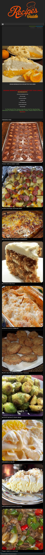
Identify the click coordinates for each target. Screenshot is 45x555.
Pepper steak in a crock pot (10, 551)
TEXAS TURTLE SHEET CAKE (10, 164)
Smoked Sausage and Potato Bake (12, 208)
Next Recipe (39, 27)
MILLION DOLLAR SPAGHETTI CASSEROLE (14, 239)
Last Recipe (32, 27)
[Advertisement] (22, 37)
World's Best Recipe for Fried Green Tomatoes (15, 372)
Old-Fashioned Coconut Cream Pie (12, 506)
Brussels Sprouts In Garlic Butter (11, 417)
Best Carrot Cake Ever (8, 283)
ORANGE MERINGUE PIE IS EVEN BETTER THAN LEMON (22, 84)
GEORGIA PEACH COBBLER (10, 328)
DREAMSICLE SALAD (8, 462)
